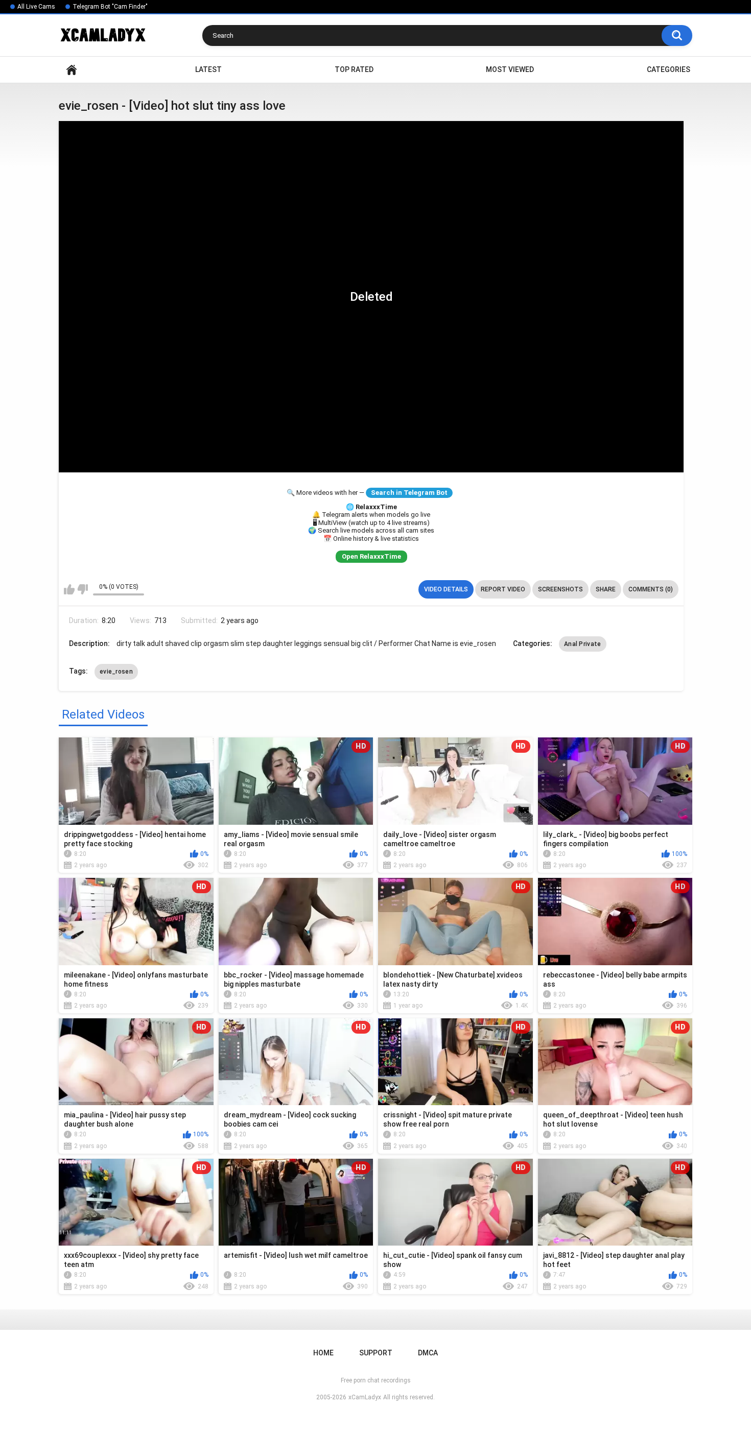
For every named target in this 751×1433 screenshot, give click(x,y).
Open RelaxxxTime (371, 556)
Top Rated (354, 69)
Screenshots (560, 589)
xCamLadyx (364, 1397)
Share (606, 589)
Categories (668, 69)
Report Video (503, 589)
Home (71, 70)
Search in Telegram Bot (409, 492)
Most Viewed (510, 69)
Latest (208, 69)
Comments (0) (650, 589)
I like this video (69, 589)
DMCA (428, 1353)
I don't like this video (82, 589)
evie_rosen (116, 671)
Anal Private (582, 644)
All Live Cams (36, 6)
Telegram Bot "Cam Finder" (110, 6)
